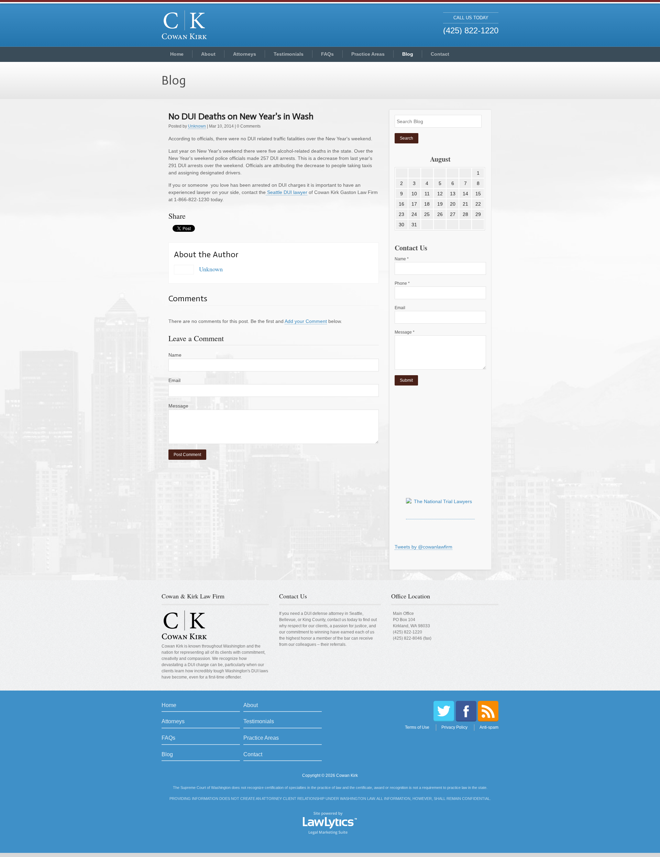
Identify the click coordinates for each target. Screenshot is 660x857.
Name (175, 355)
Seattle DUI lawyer (286, 192)
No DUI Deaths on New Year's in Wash (241, 116)
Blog (407, 54)
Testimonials (289, 54)
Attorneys (244, 54)
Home (177, 54)
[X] (443, 711)
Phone (402, 283)
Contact (440, 54)
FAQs (327, 54)
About (208, 54)
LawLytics (330, 822)
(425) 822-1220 (407, 632)
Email (174, 380)
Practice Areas (368, 54)
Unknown (197, 126)
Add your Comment (306, 321)
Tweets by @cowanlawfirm (423, 547)
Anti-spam (489, 727)
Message (178, 406)
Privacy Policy (454, 727)
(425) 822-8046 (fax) (412, 638)
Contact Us (293, 596)
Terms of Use (417, 727)
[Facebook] (466, 711)
